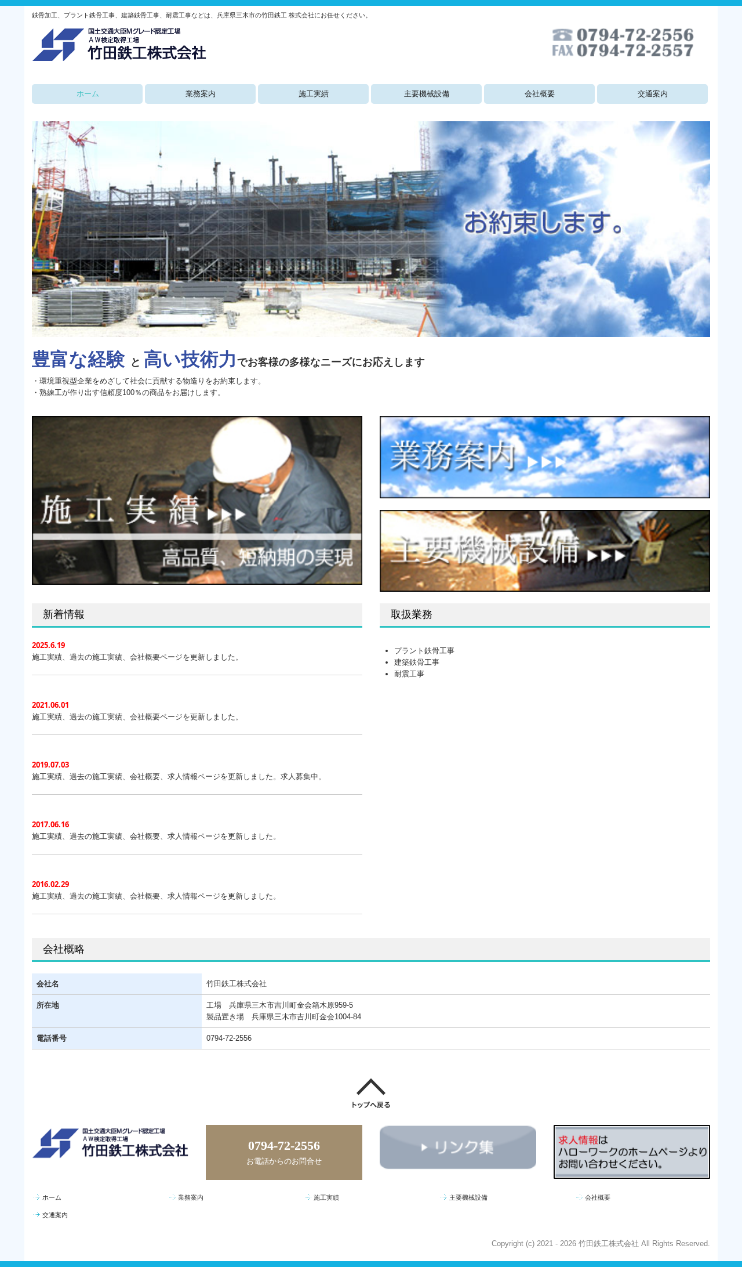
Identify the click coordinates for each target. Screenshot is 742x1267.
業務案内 (201, 93)
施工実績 (314, 93)
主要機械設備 (426, 93)
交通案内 (653, 93)
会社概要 (540, 93)
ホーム (88, 93)
